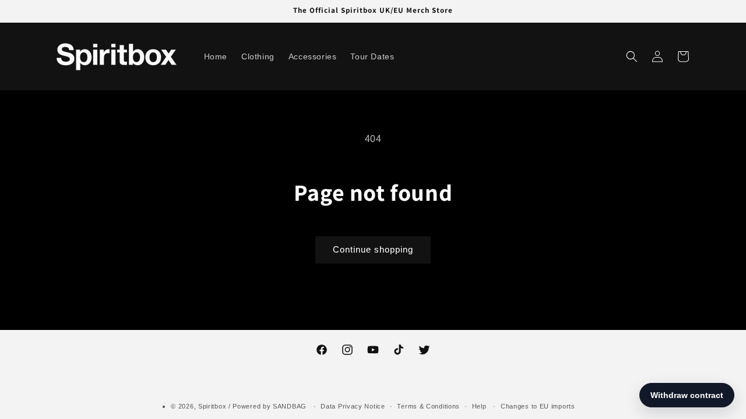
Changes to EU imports (538, 406)
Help (479, 406)
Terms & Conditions (428, 406)
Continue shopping (373, 249)
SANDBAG (290, 406)
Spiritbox (212, 406)
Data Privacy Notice (353, 406)
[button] (632, 56)
